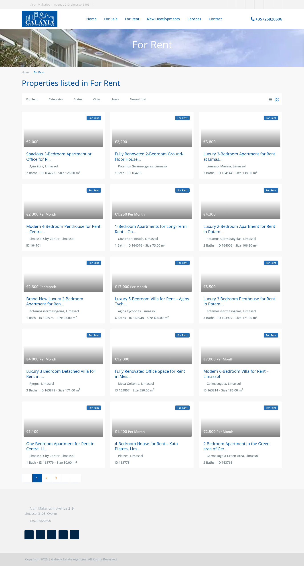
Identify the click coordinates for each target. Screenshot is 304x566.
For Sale (111, 18)
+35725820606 (268, 19)
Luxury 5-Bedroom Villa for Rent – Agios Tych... (152, 301)
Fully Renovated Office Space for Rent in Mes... (150, 373)
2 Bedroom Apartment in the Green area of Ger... (236, 446)
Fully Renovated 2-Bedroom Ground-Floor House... (149, 156)
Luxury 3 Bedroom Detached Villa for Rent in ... (60, 373)
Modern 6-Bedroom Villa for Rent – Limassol (236, 373)
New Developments (163, 18)
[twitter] (240, 4)
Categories (56, 99)
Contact (215, 18)
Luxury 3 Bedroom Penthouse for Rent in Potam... (239, 301)
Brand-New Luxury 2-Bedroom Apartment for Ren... (54, 301)
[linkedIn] (250, 4)
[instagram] (277, 4)
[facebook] (231, 4)
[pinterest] (259, 4)
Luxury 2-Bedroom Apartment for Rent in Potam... (239, 229)
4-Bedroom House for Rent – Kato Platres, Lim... (146, 446)
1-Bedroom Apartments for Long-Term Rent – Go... (151, 229)
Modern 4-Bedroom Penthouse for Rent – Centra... (63, 229)
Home (91, 18)
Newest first (138, 99)
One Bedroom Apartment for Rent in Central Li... (60, 446)
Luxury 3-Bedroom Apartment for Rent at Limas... (239, 156)
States (78, 99)
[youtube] (268, 4)
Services (194, 18)
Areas (115, 99)
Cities (96, 99)
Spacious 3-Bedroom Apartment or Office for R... (58, 156)
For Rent (132, 18)
